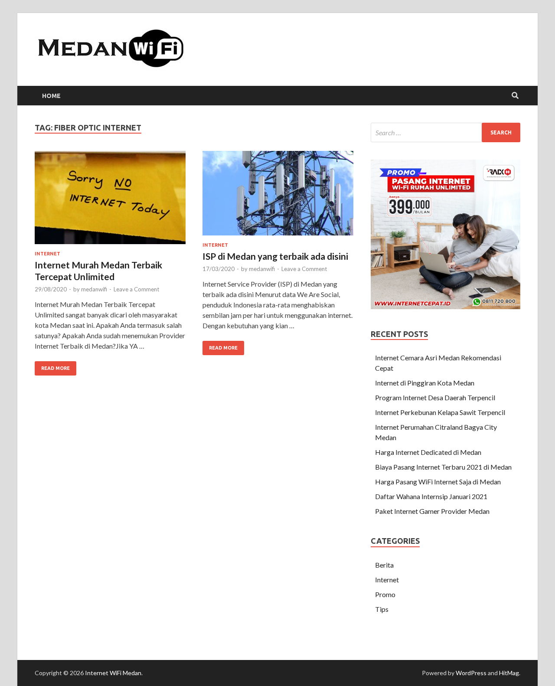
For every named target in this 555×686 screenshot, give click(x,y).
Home (51, 95)
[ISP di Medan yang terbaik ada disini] (277, 196)
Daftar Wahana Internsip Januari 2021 (431, 496)
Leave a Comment (136, 289)
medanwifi (94, 289)
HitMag (509, 672)
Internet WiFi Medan (113, 672)
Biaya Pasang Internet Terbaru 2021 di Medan (443, 467)
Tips (381, 609)
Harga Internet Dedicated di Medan (428, 452)
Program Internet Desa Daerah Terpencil (435, 397)
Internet (47, 253)
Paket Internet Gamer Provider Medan (432, 511)
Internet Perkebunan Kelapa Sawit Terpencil (440, 412)
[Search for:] (445, 132)
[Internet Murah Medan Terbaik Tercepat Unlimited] (110, 201)
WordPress (471, 672)
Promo (385, 594)
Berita (384, 565)
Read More (52, 366)
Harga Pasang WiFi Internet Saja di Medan (438, 481)
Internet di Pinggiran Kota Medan (424, 383)
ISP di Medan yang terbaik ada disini (275, 256)
